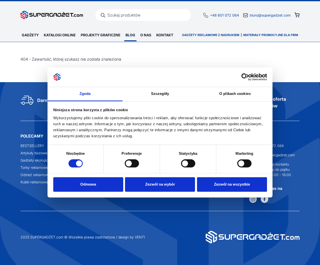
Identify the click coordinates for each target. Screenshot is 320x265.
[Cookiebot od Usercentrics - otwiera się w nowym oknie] (245, 77)
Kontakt (164, 35)
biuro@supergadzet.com (270, 15)
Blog (130, 35)
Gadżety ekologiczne (37, 160)
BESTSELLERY (32, 146)
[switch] (132, 164)
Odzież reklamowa (35, 175)
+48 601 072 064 (224, 15)
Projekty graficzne (100, 35)
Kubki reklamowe (34, 182)
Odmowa (88, 184)
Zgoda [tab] (85, 93)
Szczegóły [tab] (160, 93)
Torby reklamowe (34, 167)
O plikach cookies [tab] (235, 93)
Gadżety (30, 35)
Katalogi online (60, 35)
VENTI (140, 237)
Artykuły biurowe (33, 153)
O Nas (145, 35)
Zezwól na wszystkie (232, 184)
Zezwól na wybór (160, 184)
